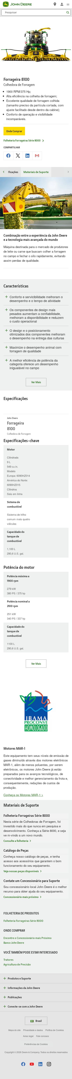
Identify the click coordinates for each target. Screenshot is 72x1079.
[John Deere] (19, 4)
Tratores (8, 959)
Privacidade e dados (33, 1030)
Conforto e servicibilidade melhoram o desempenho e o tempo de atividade (36, 299)
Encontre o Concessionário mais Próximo (27, 938)
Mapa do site (14, 1030)
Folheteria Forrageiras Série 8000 (22, 140)
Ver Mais (36, 382)
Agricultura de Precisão (17, 964)
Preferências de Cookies (36, 1044)
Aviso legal (28, 1035)
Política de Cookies (54, 1030)
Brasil (38, 1021)
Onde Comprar (14, 131)
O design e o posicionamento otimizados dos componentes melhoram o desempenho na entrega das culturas (37, 334)
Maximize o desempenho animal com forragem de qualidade (36, 349)
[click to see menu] (68, 4)
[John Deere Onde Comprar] (54, 4)
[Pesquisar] (68, 12)
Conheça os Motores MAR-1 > (23, 795)
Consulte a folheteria (15, 841)
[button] (23, 1064)
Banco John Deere (13, 942)
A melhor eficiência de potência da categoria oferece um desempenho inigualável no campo (34, 364)
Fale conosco (42, 1035)
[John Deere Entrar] (61, 4)
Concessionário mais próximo (21, 897)
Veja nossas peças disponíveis (21, 871)
